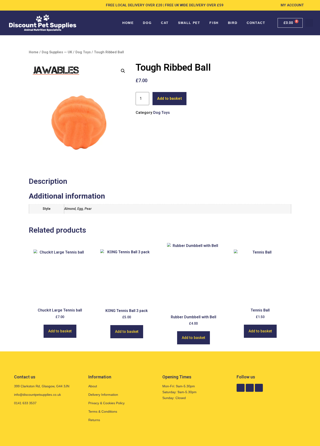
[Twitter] (28, 5)
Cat (165, 23)
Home (128, 23)
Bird (232, 23)
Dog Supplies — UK (57, 52)
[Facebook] (11, 5)
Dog (147, 23)
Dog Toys (83, 52)
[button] (309, 23)
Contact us (24, 376)
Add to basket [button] (60, 331)
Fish (213, 23)
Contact (256, 23)
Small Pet (189, 23)
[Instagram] (19, 5)
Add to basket (169, 98)
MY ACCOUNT (292, 5)
